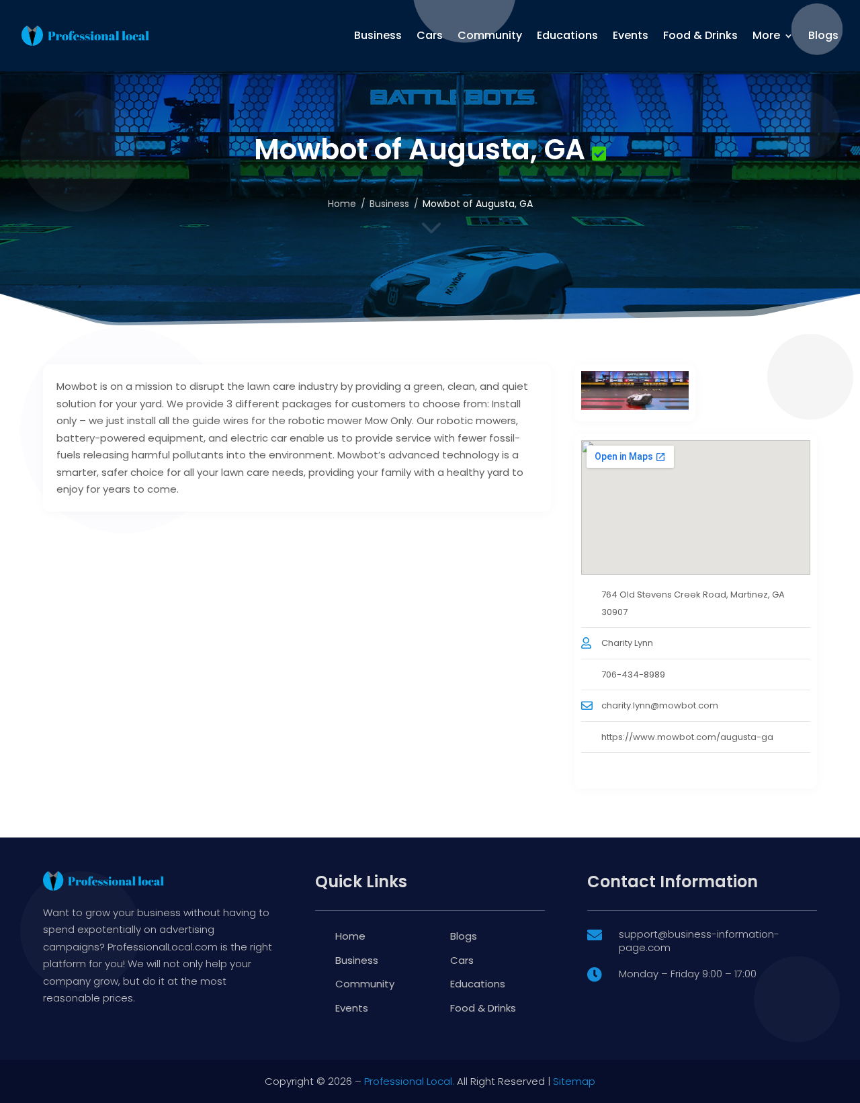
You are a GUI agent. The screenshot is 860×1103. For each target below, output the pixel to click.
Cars (430, 35)
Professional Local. (409, 1081)
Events (630, 35)
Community (490, 35)
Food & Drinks (700, 35)
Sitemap (574, 1081)
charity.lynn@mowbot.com (659, 705)
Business (378, 35)
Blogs (823, 35)
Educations (567, 35)
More (766, 35)
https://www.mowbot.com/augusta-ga (687, 737)
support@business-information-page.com (699, 940)
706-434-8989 (633, 674)
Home (342, 203)
